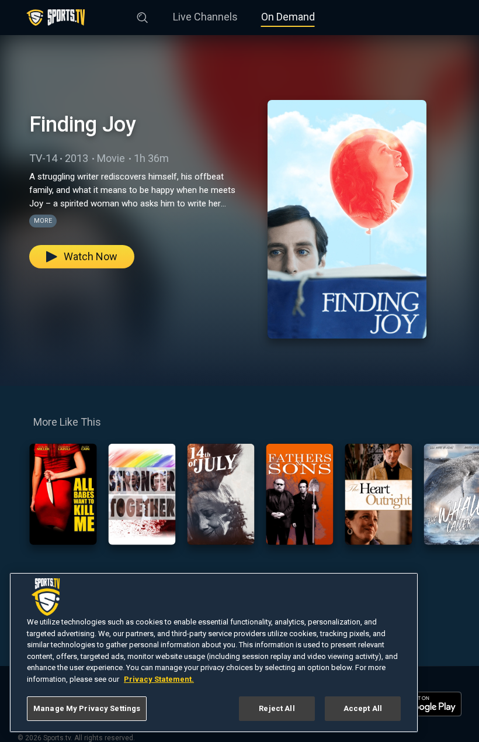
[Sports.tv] (55, 17)
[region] (213, 652)
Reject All (276, 708)
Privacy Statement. (159, 679)
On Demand (288, 17)
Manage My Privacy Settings (86, 708)
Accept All (362, 708)
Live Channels (205, 17)
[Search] (143, 15)
